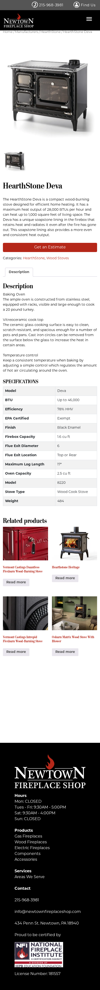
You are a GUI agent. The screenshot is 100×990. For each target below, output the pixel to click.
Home (8, 32)
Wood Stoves (57, 258)
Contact (23, 889)
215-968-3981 (50, 5)
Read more (16, 582)
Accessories (26, 860)
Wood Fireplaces (31, 842)
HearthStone (51, 32)
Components (28, 854)
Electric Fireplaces (32, 848)
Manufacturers (26, 32)
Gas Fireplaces (28, 836)
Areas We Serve (30, 877)
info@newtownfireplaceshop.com (48, 912)
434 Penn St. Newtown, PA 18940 (47, 923)
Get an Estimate (50, 247)
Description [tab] (19, 272)
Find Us (87, 5)
